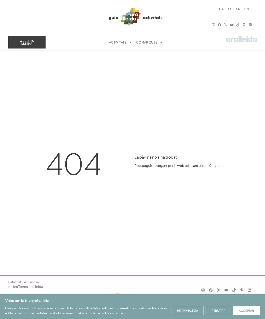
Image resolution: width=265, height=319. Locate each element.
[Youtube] (232, 25)
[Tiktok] (238, 25)
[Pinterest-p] (244, 25)
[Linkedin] (250, 25)
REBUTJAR (218, 310)
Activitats (118, 42)
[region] (132, 306)
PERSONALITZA (187, 310)
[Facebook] (219, 25)
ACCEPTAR (246, 310)
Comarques (147, 42)
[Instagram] (213, 25)
